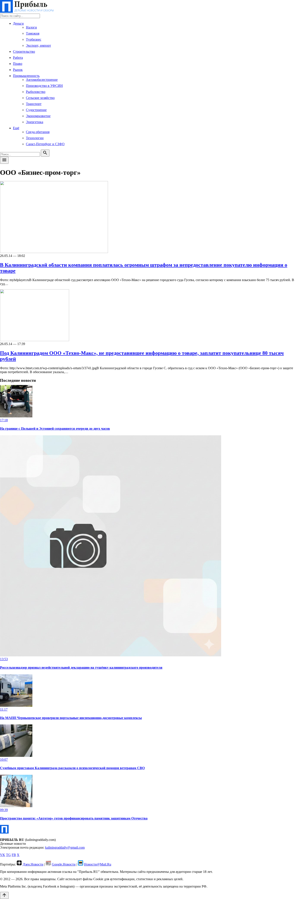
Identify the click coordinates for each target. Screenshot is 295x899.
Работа (18, 57)
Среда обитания (37, 132)
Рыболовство (35, 92)
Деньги (18, 23)
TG (8, 855)
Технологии (35, 138)
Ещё (16, 128)
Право (17, 63)
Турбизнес (33, 39)
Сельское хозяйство (40, 98)
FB (14, 855)
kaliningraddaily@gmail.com (65, 847)
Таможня (32, 33)
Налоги (31, 27)
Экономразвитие (38, 116)
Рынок (18, 70)
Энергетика (34, 122)
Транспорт (33, 104)
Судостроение (36, 110)
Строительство (24, 51)
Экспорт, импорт (38, 45)
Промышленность (26, 76)
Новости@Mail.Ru (97, 864)
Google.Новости (64, 864)
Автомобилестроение (42, 79)
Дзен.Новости (33, 864)
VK (2, 855)
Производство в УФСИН (44, 86)
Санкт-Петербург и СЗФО (45, 144)
